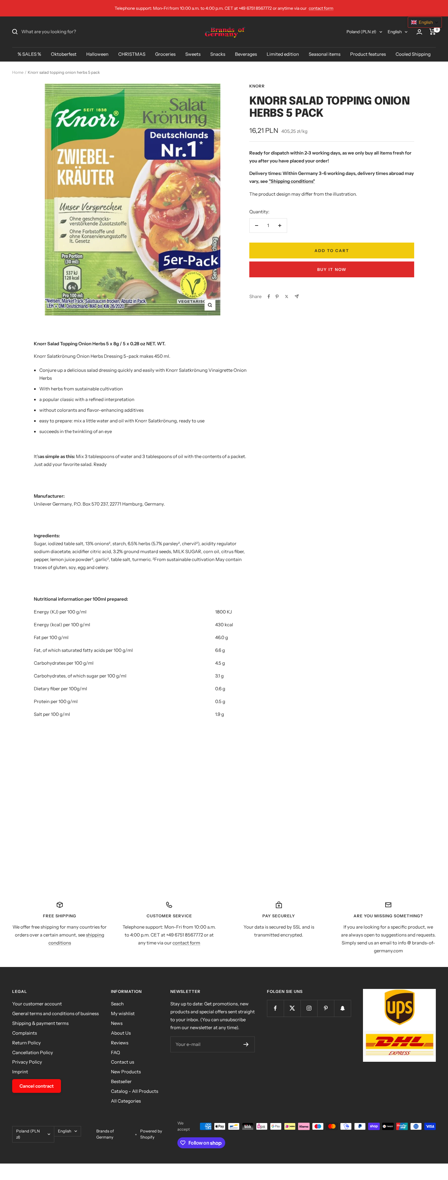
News (117, 1023)
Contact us (122, 1062)
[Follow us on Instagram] (308, 1008)
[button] (425, 22)
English (395, 31)
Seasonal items (324, 54)
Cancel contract (37, 1086)
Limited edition (283, 54)
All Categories (126, 1101)
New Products (126, 1072)
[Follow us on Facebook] (275, 1008)
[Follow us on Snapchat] (342, 1008)
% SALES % (29, 54)
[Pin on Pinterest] (277, 296)
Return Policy (26, 1043)
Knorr (257, 86)
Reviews (119, 1043)
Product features (368, 54)
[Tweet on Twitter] (286, 296)
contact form (321, 8)
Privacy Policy (27, 1062)
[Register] (246, 1044)
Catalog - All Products (134, 1091)
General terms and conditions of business (55, 1013)
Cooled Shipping (413, 54)
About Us (121, 1033)
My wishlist (123, 1013)
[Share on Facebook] (269, 296)
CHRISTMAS (131, 54)
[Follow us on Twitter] (292, 1008)
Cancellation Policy (32, 1052)
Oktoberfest (63, 54)
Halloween (97, 54)
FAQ (115, 1052)
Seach (117, 1004)
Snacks (217, 54)
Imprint (20, 1072)
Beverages (246, 54)
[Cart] (432, 32)
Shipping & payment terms (40, 1023)
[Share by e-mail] (297, 296)
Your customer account (37, 1004)
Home (17, 72)
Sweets (193, 54)
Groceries (165, 54)
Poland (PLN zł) (361, 31)
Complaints (24, 1033)
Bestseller (121, 1081)
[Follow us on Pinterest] (325, 1008)
